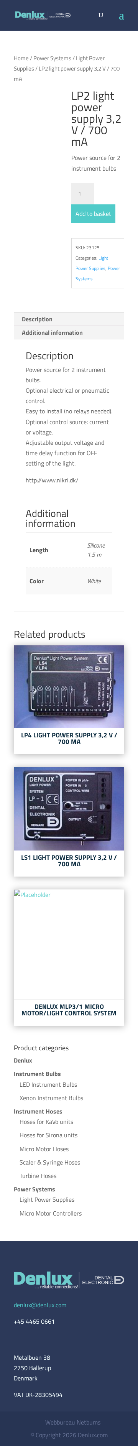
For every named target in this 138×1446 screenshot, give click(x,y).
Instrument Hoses (38, 1111)
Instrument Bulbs (37, 1073)
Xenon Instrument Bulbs (51, 1097)
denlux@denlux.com (40, 1304)
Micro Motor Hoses (44, 1148)
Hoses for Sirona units (48, 1135)
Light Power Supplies (47, 1199)
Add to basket (93, 213)
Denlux (23, 1060)
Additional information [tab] (52, 332)
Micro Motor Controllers (51, 1213)
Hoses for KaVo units (46, 1121)
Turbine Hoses (38, 1175)
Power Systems (52, 58)
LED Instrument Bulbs (48, 1084)
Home (21, 58)
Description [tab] (37, 319)
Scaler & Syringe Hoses (50, 1162)
